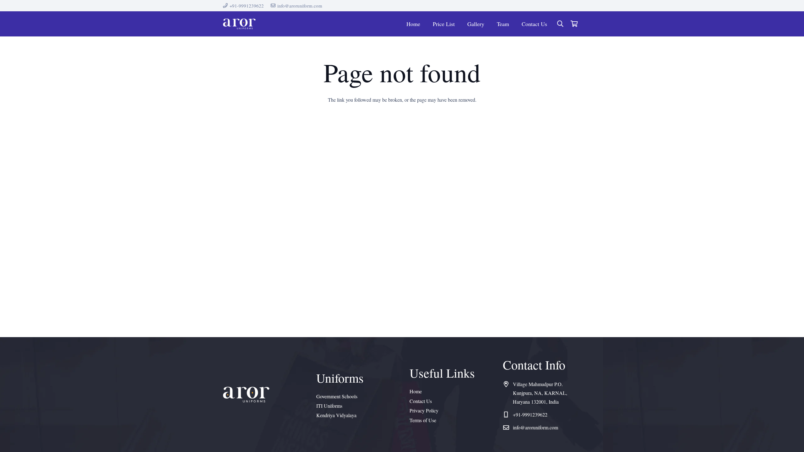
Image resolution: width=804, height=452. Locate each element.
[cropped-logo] (239, 24)
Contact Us (421, 401)
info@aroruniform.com (535, 427)
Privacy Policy (424, 410)
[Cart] (574, 23)
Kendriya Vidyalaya (336, 415)
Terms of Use (423, 420)
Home (416, 391)
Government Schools (336, 396)
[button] (560, 24)
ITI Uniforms (329, 405)
